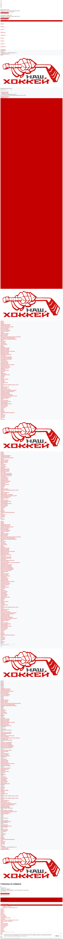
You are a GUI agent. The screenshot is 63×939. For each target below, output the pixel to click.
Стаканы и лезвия (4, 218)
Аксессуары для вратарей (6, 121)
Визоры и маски (4, 108)
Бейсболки (2, 129)
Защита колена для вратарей (6, 214)
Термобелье (3, 237)
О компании (3, 50)
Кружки (2, 134)
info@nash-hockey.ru (5, 53)
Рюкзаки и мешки (4, 126)
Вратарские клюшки (5, 115)
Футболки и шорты (4, 131)
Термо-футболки (4, 241)
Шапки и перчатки (4, 128)
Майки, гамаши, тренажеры (6, 141)
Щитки (2, 192)
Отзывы (2, 156)
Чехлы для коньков (4, 220)
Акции (1, 282)
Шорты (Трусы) (3, 191)
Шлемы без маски (4, 106)
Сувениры (2, 132)
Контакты (2, 288)
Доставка (2, 284)
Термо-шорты (3, 242)
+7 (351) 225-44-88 (4, 848)
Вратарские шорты (4, 200)
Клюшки (2, 101)
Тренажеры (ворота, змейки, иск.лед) (8, 142)
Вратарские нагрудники (5, 201)
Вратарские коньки (4, 116)
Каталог (2, 167)
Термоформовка (4, 148)
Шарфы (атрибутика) (5, 243)
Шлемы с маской (4, 107)
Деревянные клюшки (5, 103)
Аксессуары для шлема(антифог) (7, 184)
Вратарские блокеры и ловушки (7, 197)
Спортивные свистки (5, 261)
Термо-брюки (3, 240)
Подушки (2, 250)
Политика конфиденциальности (7, 158)
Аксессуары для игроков (5, 119)
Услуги (1, 51)
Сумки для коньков (4, 229)
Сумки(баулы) (3, 123)
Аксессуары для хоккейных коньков (8, 259)
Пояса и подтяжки (4, 208)
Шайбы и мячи (3, 140)
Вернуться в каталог (4, 894)
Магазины (2, 286)
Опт (1, 287)
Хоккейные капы (4, 210)
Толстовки (2, 234)
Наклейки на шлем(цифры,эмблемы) (8, 185)
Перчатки (2, 112)
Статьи (1, 155)
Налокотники (3, 113)
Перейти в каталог (4, 13)
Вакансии (2, 157)
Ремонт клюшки (4, 152)
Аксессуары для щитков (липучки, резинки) (10, 209)
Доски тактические (4, 138)
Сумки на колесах (4, 124)
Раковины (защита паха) (5, 204)
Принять (57, 935)
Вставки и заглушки (4, 174)
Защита (2, 109)
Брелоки (2, 133)
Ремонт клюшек (4, 151)
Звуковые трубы (4, 251)
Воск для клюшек (4, 175)
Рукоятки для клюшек (5, 176)
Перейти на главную (5, 893)
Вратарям (2, 114)
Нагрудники (3, 111)
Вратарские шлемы (4, 117)
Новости (2, 154)
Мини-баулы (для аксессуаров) (7, 228)
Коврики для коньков (5, 222)
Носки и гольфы (4, 238)
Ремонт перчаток (4, 146)
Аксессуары (3, 118)
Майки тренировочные (5, 143)
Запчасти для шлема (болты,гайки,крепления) (10, 183)
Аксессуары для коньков (5, 122)
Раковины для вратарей (5, 212)
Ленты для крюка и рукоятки (6, 104)
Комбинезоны (3, 239)
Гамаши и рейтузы (4, 144)
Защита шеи (3, 205)
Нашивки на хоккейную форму (7, 260)
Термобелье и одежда (5, 127)
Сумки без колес (4, 125)
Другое (2, 252)
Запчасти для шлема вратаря (6, 215)
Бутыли (2, 137)
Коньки (2, 99)
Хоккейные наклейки (5, 262)
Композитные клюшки (5, 102)
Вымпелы (2, 249)
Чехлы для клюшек (4, 177)
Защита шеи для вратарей (6, 213)
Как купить (2, 283)
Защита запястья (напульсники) (7, 206)
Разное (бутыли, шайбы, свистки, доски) (9, 136)
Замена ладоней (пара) (5, 147)
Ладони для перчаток (5, 258)
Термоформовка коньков (6, 150)
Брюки (2, 235)
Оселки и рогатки (4, 221)
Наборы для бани (4, 135)
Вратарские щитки (4, 199)
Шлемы (2, 105)
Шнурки (2, 219)
